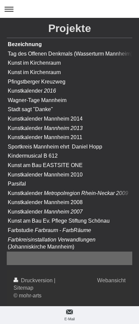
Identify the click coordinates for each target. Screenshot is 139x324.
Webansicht (111, 280)
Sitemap (23, 288)
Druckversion (37, 280)
